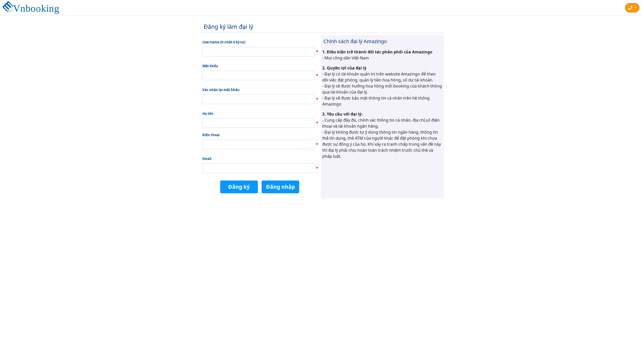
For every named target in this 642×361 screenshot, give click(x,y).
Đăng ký (239, 186)
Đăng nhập (280, 186)
